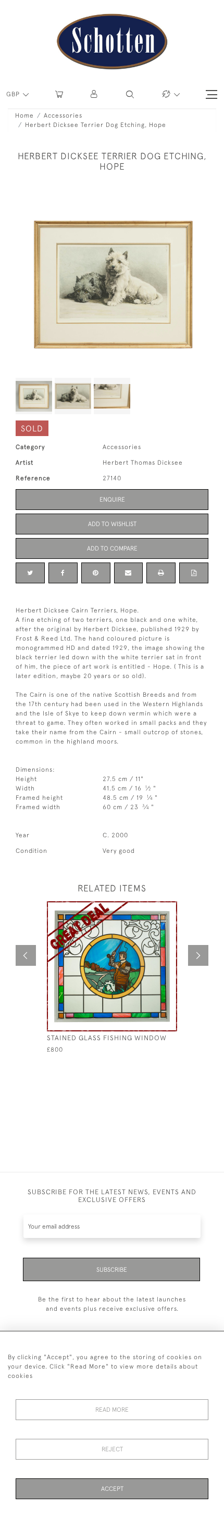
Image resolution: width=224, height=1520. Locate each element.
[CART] (59, 94)
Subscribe (111, 1269)
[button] (94, 94)
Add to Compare (112, 548)
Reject (112, 1449)
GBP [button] (14, 94)
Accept (112, 1488)
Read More (112, 1409)
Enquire (112, 499)
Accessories (63, 115)
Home (24, 115)
